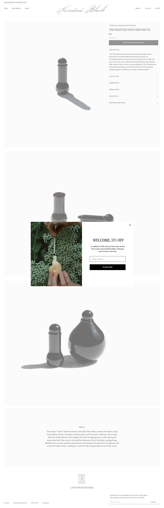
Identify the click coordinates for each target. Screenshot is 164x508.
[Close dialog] (130, 225)
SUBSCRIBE (108, 267)
